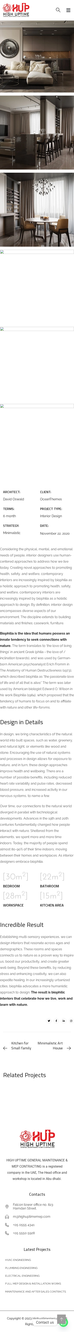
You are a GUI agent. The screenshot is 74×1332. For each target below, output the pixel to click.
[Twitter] (48, 1020)
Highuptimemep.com (47, 1318)
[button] (68, 10)
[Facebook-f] (56, 1020)
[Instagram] (71, 1020)
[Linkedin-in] (63, 1020)
